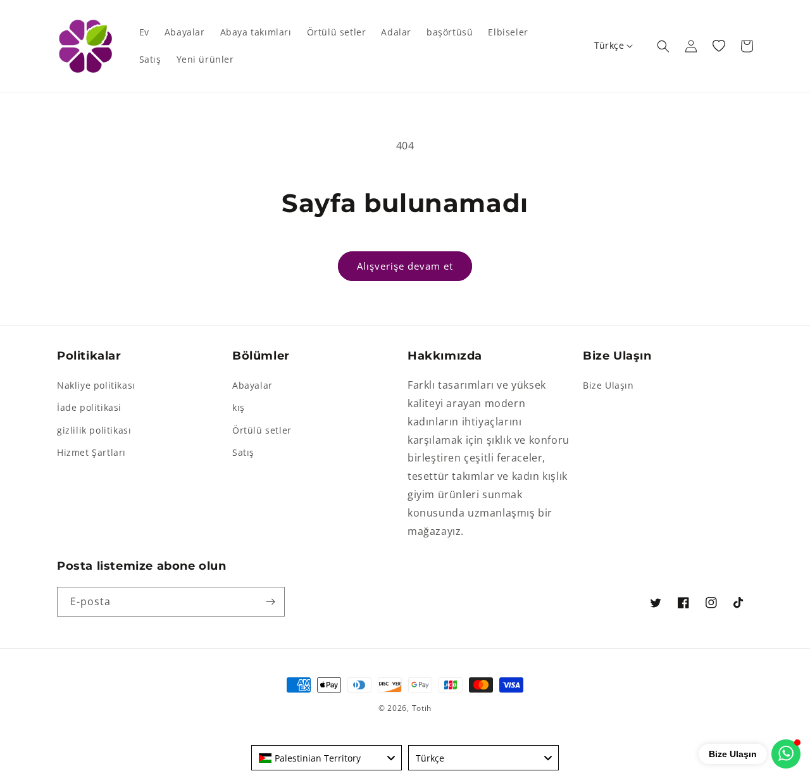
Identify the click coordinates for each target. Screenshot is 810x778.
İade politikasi (89, 407)
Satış (243, 452)
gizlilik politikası (94, 430)
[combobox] (326, 757)
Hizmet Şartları (91, 452)
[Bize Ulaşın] (786, 754)
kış (238, 407)
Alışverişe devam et (405, 266)
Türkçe (609, 45)
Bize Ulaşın (608, 385)
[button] (663, 46)
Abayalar (252, 385)
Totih (422, 708)
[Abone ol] (270, 602)
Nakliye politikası (96, 385)
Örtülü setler (262, 430)
